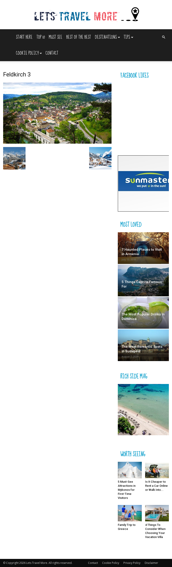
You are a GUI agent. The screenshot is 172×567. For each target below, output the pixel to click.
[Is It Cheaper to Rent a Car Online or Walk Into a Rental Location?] (157, 470)
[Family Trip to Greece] (130, 513)
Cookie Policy (27, 53)
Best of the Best (78, 37)
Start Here (24, 37)
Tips (127, 37)
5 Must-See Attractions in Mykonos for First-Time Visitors (126, 490)
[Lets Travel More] (86, 15)
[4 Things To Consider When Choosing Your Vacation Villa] (157, 513)
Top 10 (41, 37)
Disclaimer (151, 563)
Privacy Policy (131, 563)
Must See (55, 37)
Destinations (106, 37)
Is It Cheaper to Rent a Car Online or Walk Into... (156, 485)
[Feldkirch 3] (57, 142)
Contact (51, 53)
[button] (163, 37)
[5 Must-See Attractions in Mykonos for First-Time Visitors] (130, 470)
